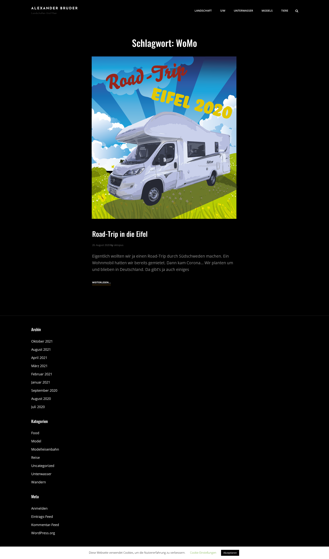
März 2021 (39, 366)
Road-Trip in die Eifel (120, 234)
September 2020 (44, 390)
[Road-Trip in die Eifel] (164, 137)
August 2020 (41, 398)
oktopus (118, 245)
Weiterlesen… (101, 282)
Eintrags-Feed (42, 516)
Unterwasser (243, 10)
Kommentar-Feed (45, 524)
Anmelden (39, 508)
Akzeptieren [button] (230, 552)
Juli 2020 (38, 406)
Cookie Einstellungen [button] (203, 552)
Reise (35, 457)
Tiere (284, 10)
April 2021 (39, 357)
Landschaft (203, 10)
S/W (222, 10)
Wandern (38, 482)
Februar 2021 (41, 374)
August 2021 (41, 349)
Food (35, 433)
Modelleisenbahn (45, 449)
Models (267, 10)
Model (36, 441)
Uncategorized (42, 465)
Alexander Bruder (54, 8)
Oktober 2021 (42, 341)
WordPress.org (43, 533)
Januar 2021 (40, 382)
